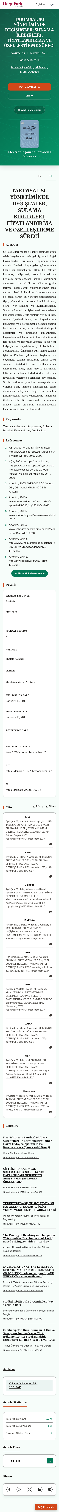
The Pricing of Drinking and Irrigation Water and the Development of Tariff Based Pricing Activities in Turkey (29, 1238)
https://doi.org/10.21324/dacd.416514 (21, 1157)
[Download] (50, 1460)
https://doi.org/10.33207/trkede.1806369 (22, 1350)
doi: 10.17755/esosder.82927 (34, 970)
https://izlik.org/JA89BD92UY (23, 789)
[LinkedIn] (39, 1489)
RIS (38, 806)
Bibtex (52, 806)
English (39, 4)
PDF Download (27, 86)
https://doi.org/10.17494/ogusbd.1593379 (22, 1319)
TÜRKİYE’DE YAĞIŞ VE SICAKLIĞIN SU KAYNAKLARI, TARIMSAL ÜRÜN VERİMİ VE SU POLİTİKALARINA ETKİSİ (29, 1207)
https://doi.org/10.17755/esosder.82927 (29, 771)
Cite (28, 95)
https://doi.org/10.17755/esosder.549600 (22, 1192)
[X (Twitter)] (29, 1489)
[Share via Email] (50, 1489)
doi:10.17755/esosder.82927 (20, 871)
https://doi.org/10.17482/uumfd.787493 (21, 1224)
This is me (30, 682)
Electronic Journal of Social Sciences (29, 154)
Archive (9, 1369)
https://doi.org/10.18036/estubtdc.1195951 (23, 1290)
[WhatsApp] (19, 1489)
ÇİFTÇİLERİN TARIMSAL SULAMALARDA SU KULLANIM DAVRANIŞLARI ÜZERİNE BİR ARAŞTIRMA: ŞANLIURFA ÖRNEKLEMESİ (24, 1175)
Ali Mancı (40, 67)
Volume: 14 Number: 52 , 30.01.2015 (23, 1385)
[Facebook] (9, 1489)
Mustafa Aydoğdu (21, 67)
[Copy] (50, 844)
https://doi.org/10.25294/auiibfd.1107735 (22, 1255)
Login (51, 4)
